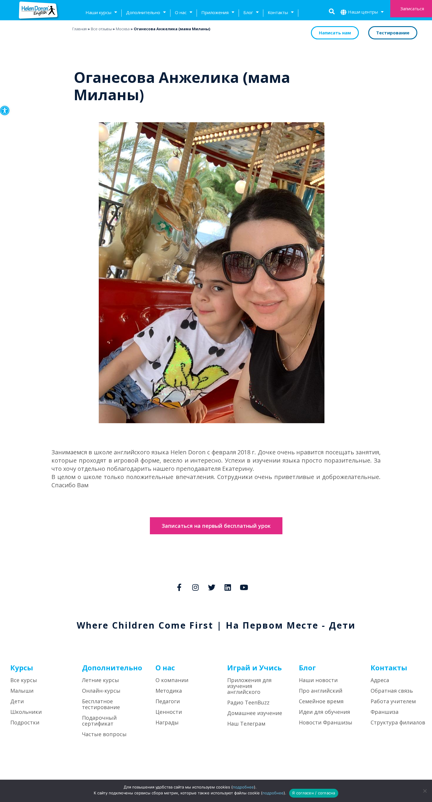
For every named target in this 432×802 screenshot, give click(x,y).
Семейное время (321, 701)
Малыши (22, 691)
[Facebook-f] (179, 587)
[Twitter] (211, 587)
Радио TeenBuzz (248, 702)
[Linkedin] (227, 587)
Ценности (168, 712)
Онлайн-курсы (101, 691)
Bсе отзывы (101, 28)
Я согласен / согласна (313, 793)
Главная (79, 28)
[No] (425, 791)
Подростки (24, 722)
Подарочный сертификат (99, 720)
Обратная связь (392, 691)
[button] (4, 110)
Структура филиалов (398, 722)
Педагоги (167, 701)
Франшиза (384, 712)
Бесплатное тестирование (101, 704)
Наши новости (318, 680)
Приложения (215, 12)
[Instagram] (195, 587)
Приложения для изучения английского (249, 686)
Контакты (278, 12)
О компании (171, 680)
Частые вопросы (104, 734)
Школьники (26, 712)
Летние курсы (100, 680)
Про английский (320, 691)
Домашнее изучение (254, 713)
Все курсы (23, 680)
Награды (167, 722)
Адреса (380, 680)
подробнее (243, 787)
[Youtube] (244, 587)
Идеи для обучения (324, 712)
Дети (17, 701)
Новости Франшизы (325, 722)
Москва (123, 28)
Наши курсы (98, 12)
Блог (248, 12)
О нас (181, 12)
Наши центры (363, 12)
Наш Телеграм (246, 723)
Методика (168, 691)
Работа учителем (393, 701)
